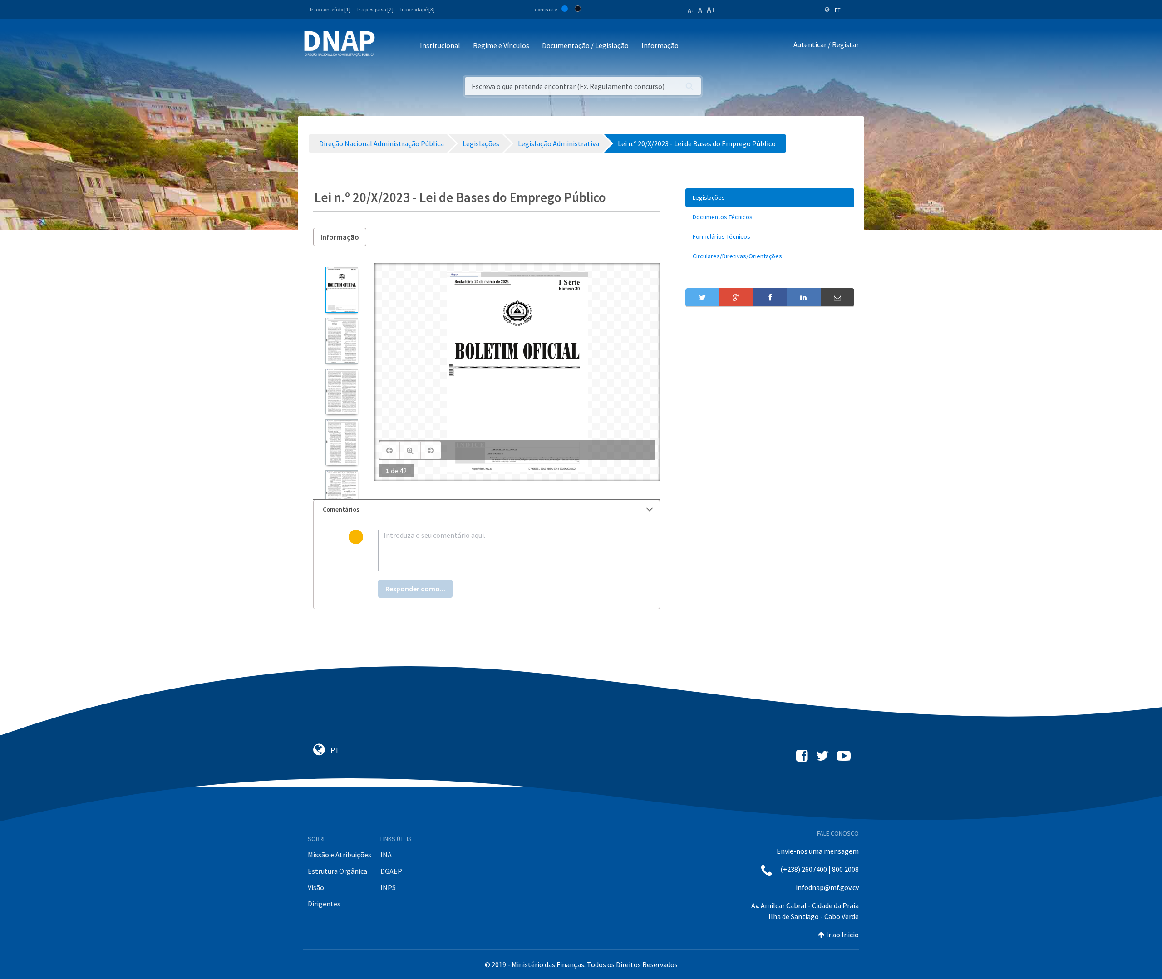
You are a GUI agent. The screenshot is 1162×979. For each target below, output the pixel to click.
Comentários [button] (341, 509)
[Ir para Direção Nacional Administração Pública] (339, 43)
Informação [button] (660, 45)
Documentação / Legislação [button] (585, 45)
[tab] (487, 509)
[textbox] (501, 550)
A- (691, 10)
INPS (388, 887)
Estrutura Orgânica (337, 871)
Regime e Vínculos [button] (501, 45)
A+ (711, 10)
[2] (341, 340)
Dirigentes (324, 903)
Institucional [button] (440, 45)
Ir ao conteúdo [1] (330, 9)
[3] (341, 391)
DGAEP (391, 871)
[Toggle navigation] (388, 46)
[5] (341, 493)
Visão (316, 887)
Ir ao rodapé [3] (417, 9)
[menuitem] (769, 197)
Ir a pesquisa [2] (375, 9)
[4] (341, 442)
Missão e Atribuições (339, 854)
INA (386, 854)
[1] (341, 290)
